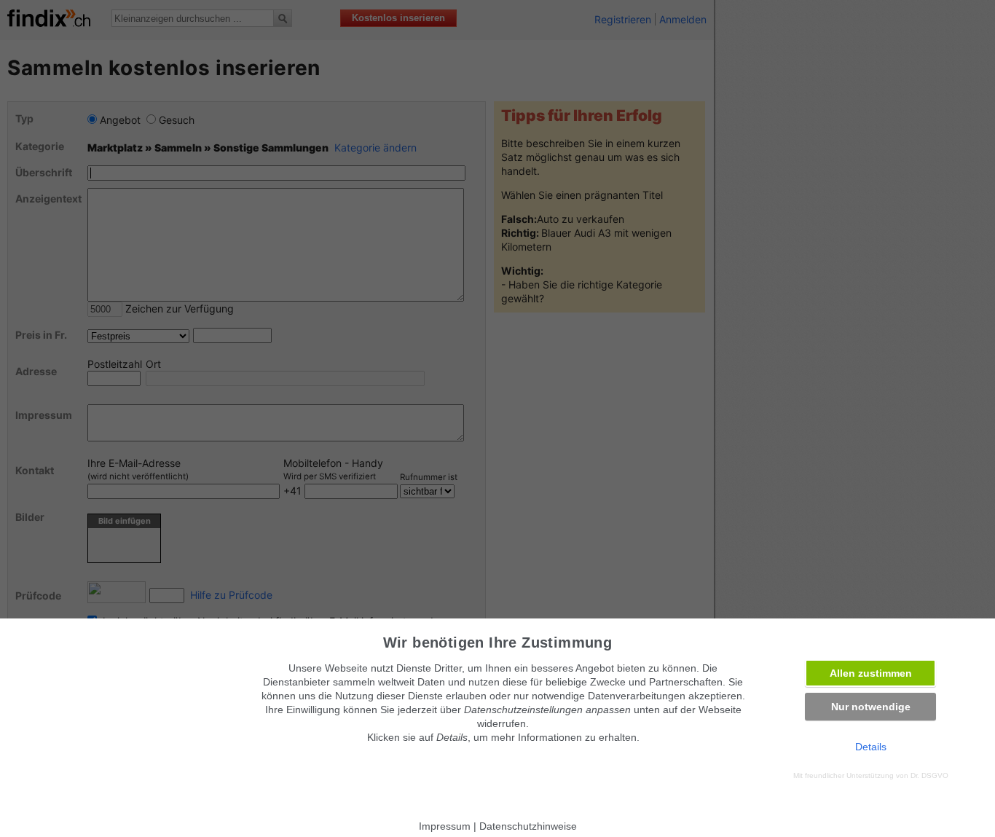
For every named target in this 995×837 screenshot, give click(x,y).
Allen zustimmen (871, 673)
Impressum (445, 826)
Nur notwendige (871, 706)
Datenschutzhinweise (528, 826)
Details (870, 746)
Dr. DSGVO (929, 775)
